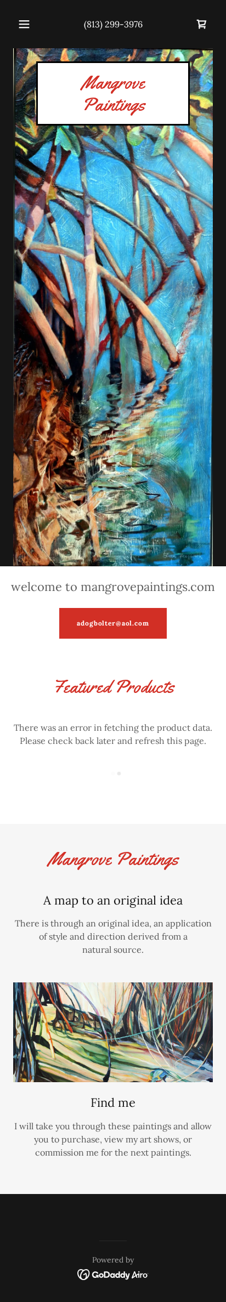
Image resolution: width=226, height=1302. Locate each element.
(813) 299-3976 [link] (113, 24)
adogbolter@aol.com (113, 623)
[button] (24, 24)
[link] (202, 24)
